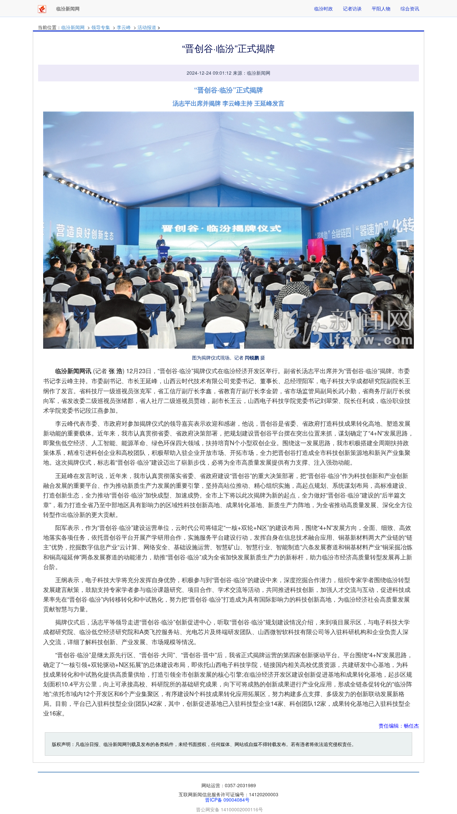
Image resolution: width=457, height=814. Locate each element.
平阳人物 (381, 8)
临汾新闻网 (73, 27)
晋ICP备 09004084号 (227, 799)
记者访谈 (352, 8)
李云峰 (124, 27)
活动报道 (147, 27)
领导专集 (100, 27)
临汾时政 (323, 8)
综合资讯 (409, 8)
